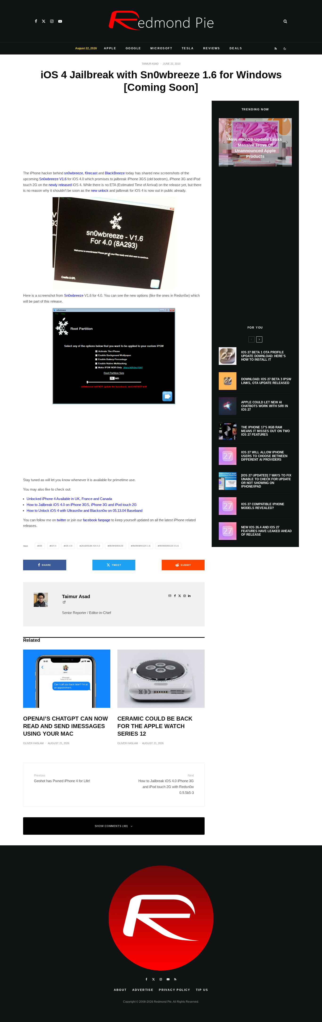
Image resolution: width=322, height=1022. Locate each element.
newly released (60, 185)
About (120, 990)
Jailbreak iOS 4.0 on (54, 505)
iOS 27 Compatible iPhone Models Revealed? (262, 506)
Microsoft (161, 48)
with (63, 511)
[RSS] (276, 48)
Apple (110, 48)
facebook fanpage (96, 520)
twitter (61, 520)
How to (32, 505)
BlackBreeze (115, 173)
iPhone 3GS (79, 505)
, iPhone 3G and (101, 505)
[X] (43, 21)
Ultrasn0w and (78, 511)
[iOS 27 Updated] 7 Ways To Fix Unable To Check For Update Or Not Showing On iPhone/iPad (266, 481)
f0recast (91, 173)
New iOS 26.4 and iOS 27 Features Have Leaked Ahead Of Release (266, 531)
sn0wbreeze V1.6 (169, 546)
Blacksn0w (98, 511)
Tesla (188, 48)
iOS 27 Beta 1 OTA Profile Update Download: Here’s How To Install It (263, 355)
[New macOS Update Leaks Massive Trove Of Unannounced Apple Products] (255, 142)
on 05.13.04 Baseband (125, 511)
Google (133, 48)
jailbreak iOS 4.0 (90, 546)
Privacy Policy (174, 990)
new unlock (99, 190)
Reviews (211, 48)
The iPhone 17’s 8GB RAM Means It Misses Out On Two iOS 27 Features (265, 430)
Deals (236, 48)
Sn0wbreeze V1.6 (52, 179)
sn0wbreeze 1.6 (141, 546)
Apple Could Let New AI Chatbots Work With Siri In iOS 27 (264, 405)
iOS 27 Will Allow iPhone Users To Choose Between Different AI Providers (264, 456)
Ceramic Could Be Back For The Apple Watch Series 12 (154, 726)
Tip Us (202, 990)
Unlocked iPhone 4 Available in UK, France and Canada (69, 499)
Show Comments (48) (111, 826)
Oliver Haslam (33, 743)
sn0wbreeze (73, 173)
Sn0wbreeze (73, 295)
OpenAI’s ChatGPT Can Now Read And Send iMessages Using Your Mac (65, 726)
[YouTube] (60, 21)
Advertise (143, 990)
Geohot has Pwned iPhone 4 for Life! (62, 778)
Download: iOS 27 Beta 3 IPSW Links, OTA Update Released (266, 381)
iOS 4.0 (68, 546)
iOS (40, 546)
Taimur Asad (150, 63)
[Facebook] (36, 21)
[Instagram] (52, 21)
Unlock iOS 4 (48, 511)
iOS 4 (53, 546)
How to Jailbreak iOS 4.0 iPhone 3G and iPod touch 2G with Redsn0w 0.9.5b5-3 (166, 784)
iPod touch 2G (126, 505)
